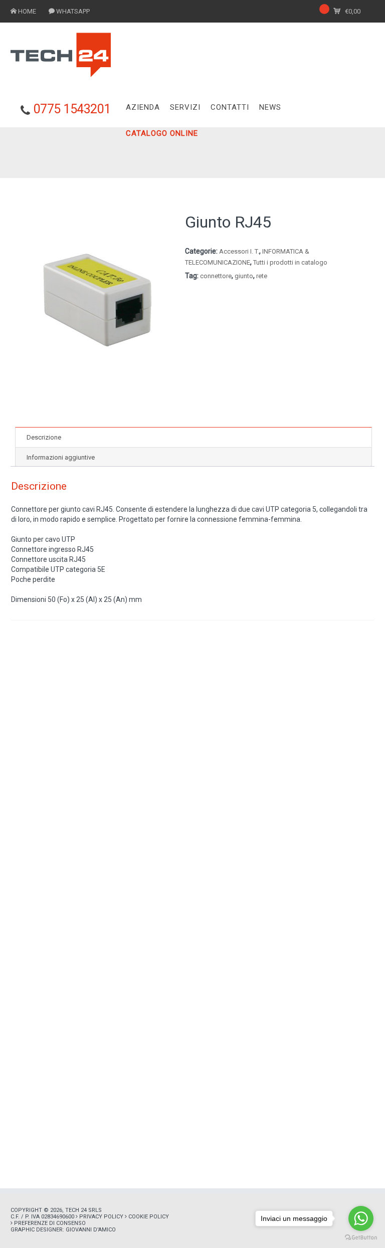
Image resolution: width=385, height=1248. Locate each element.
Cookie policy (148, 1216)
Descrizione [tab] (44, 437)
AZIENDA (143, 107)
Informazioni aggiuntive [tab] (61, 457)
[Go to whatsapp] (360, 1218)
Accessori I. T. (239, 251)
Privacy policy (101, 1216)
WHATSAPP (73, 11)
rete (261, 276)
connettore (216, 276)
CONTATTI (230, 107)
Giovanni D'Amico (91, 1229)
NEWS (270, 107)
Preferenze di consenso (50, 1223)
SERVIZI (185, 107)
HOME (27, 11)
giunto (244, 276)
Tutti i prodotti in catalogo (290, 262)
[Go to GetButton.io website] (361, 1237)
